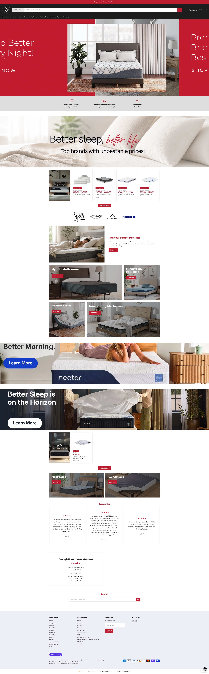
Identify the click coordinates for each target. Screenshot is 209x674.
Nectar (74, 196)
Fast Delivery (52, 647)
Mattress (5, 17)
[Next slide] (204, 57)
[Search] (179, 10)
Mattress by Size (16, 17)
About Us (80, 623)
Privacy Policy (81, 630)
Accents (51, 637)
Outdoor (51, 639)
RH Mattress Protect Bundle (81, 194)
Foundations (44, 17)
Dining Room (52, 628)
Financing (66, 17)
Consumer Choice (54, 642)
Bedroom (51, 625)
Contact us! (137, 107)
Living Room (52, 623)
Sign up (109, 631)
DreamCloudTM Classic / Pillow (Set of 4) (80, 457)
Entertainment (53, 635)
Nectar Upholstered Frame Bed (103, 195)
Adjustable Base (55, 17)
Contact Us (80, 625)
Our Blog (79, 644)
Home (51, 620)
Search (79, 620)
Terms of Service (81, 632)
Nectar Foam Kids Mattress (126, 194)
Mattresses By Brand (30, 17)
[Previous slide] (4, 57)
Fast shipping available (71, 107)
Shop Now (113, 250)
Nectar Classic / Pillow (146, 194)
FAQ (78, 635)
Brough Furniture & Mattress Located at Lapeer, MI (61, 662)
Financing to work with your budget (104, 107)
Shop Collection (104, 205)
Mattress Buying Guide (83, 637)
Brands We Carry (54, 644)
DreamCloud (76, 460)
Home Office (52, 632)
